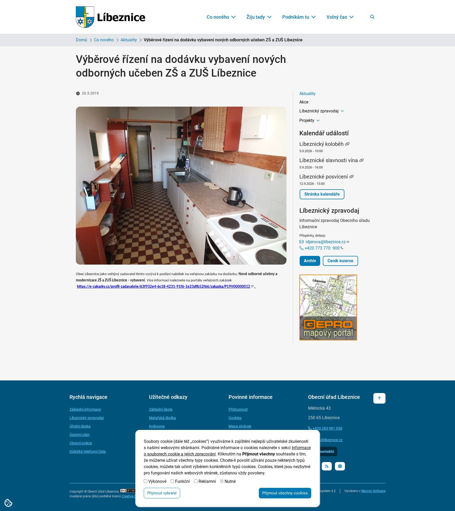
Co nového (218, 17)
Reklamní (207, 481)
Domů (81, 39)
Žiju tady (255, 17)
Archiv (310, 260)
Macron (373, 491)
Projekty (306, 120)
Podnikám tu (295, 17)
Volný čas (337, 17)
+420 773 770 (322, 248)
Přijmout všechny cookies (285, 493)
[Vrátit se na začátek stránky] (379, 398)
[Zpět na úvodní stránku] (110, 17)
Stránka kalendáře (322, 194)
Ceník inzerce (340, 260)
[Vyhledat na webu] (372, 17)
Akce (303, 102)
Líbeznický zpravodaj (319, 110)
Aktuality (129, 39)
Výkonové (157, 481)
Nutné (230, 481)
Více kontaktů (322, 451)
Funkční (182, 481)
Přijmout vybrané (162, 493)
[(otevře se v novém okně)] (339, 308)
